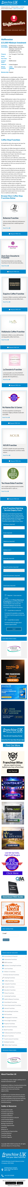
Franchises (15, 7)
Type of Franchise (10, 567)
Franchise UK (5, 7)
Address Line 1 (7, 550)
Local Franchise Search (7, 1119)
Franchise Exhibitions (7, 1115)
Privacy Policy (16, 1145)
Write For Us (4, 1129)
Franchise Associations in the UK (10, 1117)
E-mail (5, 933)
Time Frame (9, 585)
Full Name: (9, 524)
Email (7, 533)
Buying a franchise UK (7, 1123)
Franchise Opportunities (7, 1125)
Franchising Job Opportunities (9, 1131)
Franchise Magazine (6, 1137)
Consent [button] (20, 1183)
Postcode (8, 558)
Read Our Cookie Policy (14, 1185)
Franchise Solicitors (6, 1133)
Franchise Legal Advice (7, 1113)
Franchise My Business (7, 1121)
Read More (6, 228)
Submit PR (4, 1127)
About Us (9, 1145)
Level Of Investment (11, 575)
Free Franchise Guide (7, 1109)
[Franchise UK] (9, 3)
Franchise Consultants (7, 1111)
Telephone (8, 541)
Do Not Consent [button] (10, 1183)
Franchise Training (6, 1135)
